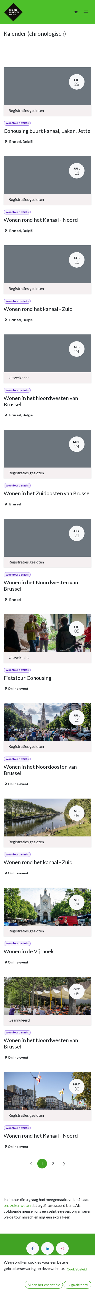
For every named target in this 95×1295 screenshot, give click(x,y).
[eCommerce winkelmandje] (75, 12)
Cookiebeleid (77, 1269)
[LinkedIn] (47, 1248)
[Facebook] (32, 1248)
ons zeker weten (17, 1205)
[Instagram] (62, 1248)
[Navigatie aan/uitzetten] (86, 12)
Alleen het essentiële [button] (44, 1285)
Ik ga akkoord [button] (77, 1285)
